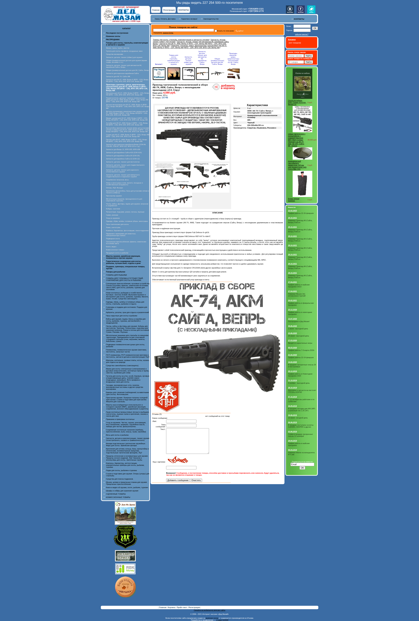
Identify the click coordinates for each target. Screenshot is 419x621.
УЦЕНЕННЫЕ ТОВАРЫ (116, 494)
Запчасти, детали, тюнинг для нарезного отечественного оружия (122, 171)
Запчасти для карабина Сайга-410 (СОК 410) (124, 152)
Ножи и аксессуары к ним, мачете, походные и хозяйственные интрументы (124, 184)
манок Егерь (168, 33)
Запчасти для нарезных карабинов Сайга (122, 73)
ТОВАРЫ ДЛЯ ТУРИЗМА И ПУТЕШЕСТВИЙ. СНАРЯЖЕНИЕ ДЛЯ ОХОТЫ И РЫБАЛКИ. (124, 279)
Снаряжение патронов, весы (117, 180)
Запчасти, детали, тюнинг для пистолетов (122, 162)
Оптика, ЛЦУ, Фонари (114, 188)
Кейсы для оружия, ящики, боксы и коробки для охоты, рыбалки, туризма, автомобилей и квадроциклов (126, 321)
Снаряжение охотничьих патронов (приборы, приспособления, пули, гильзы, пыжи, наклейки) (126, 431)
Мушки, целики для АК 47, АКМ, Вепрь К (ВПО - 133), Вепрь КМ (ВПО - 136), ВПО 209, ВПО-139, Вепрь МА (127, 119)
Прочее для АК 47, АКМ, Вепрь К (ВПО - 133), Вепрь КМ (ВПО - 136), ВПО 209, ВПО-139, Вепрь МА (126, 140)
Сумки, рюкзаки (112, 215)
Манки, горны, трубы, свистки (117, 48)
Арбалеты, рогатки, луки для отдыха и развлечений (127, 312)
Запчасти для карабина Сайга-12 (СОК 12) (123, 159)
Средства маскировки (114, 54)
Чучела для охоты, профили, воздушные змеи (124, 51)
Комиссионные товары (115, 250)
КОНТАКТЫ (184, 10)
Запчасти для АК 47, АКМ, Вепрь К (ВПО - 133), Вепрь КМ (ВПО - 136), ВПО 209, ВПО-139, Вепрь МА (127, 80)
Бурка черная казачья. (293, 200)
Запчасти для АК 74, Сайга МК (118, 76)
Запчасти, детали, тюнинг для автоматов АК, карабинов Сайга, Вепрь (124, 66)
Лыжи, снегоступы (113, 227)
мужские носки (212, 618)
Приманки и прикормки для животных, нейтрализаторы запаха (121, 234)
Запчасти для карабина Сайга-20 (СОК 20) (123, 156)
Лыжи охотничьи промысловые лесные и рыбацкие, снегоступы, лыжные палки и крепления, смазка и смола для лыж (127, 414)
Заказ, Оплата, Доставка (165, 19)
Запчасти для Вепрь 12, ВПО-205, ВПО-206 (123, 149)
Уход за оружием (113, 218)
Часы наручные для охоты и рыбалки (121, 316)
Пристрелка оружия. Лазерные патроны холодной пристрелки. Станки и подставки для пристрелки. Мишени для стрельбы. (126, 400)
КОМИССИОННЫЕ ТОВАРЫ (118, 497)
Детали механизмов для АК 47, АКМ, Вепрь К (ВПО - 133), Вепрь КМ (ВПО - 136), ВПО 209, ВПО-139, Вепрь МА (127, 106)
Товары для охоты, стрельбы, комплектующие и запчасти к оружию (181, 40)
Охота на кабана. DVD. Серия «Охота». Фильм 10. (297, 102)
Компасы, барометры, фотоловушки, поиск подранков (127, 230)
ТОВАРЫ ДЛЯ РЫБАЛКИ (116, 275)
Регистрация (169, 10)
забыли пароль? (301, 34)
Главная (155, 10)
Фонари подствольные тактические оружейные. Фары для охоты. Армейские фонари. (126, 444)
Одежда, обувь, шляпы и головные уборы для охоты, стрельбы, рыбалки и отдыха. (125, 303)
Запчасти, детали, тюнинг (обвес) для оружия (124, 57)
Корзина (172, 607)
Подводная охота (113, 238)
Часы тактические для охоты (117, 224)
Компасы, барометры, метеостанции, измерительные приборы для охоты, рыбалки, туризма (125, 465)
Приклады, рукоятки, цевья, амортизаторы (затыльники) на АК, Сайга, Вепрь (233, 58)
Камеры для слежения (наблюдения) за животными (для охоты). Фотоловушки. (127, 393)
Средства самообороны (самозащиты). (122, 365)
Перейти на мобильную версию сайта (209, 610)
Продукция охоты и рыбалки (117, 253)
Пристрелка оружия (114, 196)
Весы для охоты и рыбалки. (117, 435)
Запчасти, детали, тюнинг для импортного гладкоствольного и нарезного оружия (123, 175)
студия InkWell (222, 620)
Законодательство (211, 19)
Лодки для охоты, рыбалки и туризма (121, 470)
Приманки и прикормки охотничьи (120, 419)
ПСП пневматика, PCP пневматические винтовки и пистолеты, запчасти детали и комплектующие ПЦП (127, 356)
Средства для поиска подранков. (119, 479)
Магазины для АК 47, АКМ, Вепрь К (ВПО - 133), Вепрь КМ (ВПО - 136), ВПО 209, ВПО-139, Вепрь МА (127, 94)
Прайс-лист (182, 607)
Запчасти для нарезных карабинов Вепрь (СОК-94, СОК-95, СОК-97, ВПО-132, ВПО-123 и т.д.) (126, 145)
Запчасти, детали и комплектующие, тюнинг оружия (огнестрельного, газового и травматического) (127, 439)
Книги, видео (111, 246)
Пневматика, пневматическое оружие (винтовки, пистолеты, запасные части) (126, 351)
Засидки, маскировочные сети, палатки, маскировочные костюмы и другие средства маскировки (124, 387)
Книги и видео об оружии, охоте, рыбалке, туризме (127, 487)
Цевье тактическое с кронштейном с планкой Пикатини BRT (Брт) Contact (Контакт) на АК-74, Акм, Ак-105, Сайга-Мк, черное (296, 140)
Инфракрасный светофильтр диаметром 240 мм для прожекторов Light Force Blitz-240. (297, 165)
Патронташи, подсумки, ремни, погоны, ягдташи (125, 212)
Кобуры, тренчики (113, 209)
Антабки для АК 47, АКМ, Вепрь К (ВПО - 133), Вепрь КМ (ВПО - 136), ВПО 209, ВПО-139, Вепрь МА (127, 124)
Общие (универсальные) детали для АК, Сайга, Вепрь (127, 70)
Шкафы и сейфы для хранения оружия (122, 491)
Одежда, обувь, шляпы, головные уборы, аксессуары (127, 221)
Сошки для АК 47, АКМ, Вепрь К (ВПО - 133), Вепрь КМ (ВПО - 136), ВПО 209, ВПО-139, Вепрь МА (127, 135)
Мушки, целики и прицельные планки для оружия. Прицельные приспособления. (126, 483)
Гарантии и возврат (189, 19)
